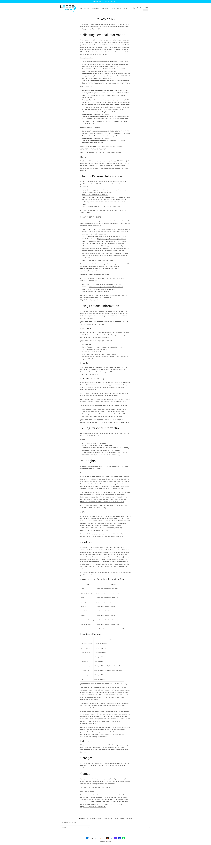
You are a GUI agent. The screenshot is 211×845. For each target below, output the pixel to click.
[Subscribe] (88, 827)
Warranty (129, 818)
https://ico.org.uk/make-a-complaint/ (93, 806)
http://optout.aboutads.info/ (89, 300)
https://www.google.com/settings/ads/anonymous (106, 287)
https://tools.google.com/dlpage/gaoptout (111, 239)
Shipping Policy (119, 818)
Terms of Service (95, 818)
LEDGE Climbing (107, 841)
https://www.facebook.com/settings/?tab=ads (106, 284)
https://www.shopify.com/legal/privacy (95, 194)
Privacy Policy (83, 818)
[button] (92, 8)
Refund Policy (107, 818)
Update (145, 10)
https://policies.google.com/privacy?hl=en (96, 236)
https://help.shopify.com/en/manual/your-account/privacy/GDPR (102, 502)
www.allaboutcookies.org (88, 723)
